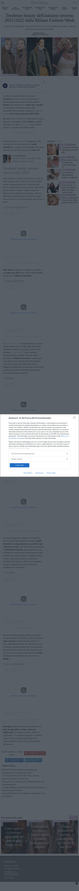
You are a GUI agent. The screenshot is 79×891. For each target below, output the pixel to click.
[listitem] (39, 454)
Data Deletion (27, 473)
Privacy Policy (51, 473)
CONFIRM (19, 465)
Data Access (39, 473)
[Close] (75, 418)
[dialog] (39, 445)
